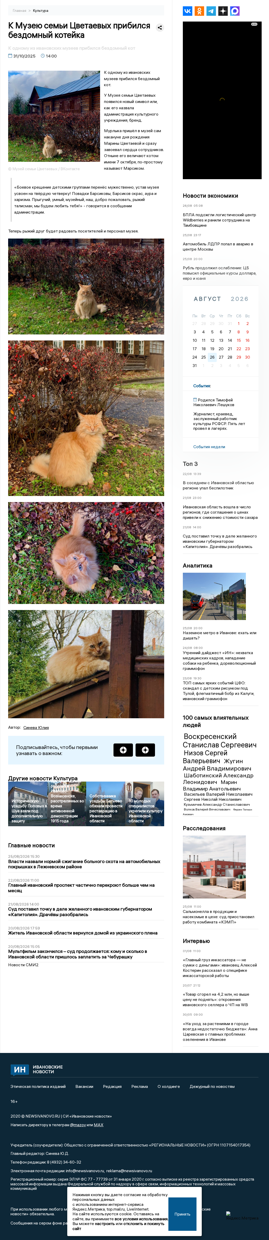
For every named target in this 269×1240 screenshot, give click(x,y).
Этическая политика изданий (38, 1086)
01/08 (187, 951)
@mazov (78, 1124)
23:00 (197, 498)
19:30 (197, 678)
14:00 (197, 527)
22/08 (187, 474)
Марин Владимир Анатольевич (212, 785)
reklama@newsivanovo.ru (129, 1170)
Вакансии (84, 1086)
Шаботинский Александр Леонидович (218, 779)
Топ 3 (190, 463)
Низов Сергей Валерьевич (205, 757)
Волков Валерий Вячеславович (207, 809)
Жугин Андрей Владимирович (217, 764)
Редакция (112, 1086)
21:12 (196, 985)
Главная (20, 10)
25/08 (187, 235)
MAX (99, 1124)
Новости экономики (210, 195)
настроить (105, 1223)
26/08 (187, 206)
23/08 (187, 678)
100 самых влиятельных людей (216, 721)
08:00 (198, 648)
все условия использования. (141, 1218)
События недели (209, 446)
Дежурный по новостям (212, 1086)
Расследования (204, 828)
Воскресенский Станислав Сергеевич (220, 740)
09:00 (198, 1014)
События (201, 385)
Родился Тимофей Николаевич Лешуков (213, 402)
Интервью (196, 940)
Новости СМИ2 (23, 964)
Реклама (139, 1086)
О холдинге (169, 1086)
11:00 (197, 906)
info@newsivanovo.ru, (85, 1170)
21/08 (187, 498)
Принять (182, 1214)
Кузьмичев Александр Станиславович (217, 804)
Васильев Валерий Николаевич (218, 794)
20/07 (187, 985)
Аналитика (198, 565)
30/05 (187, 1014)
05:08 (198, 206)
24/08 (187, 648)
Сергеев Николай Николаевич (212, 799)
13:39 (197, 474)
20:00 (198, 259)
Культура (40, 10)
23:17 (197, 235)
